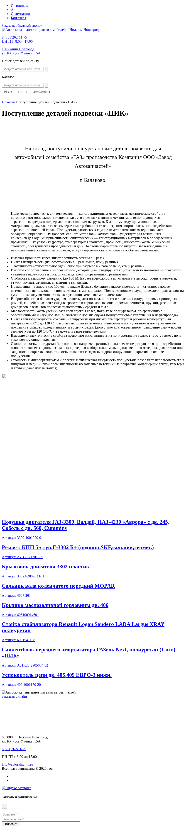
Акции (16, 10)
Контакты (18, 18)
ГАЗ (20, 92)
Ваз (6, 92)
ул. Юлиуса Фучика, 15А (21, 51)
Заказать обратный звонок (22, 25)
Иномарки (40, 92)
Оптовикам (20, 5)
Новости (8, 102)
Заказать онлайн (14, 696)
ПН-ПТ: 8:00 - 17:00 (17, 39)
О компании (20, 14)
